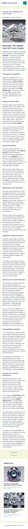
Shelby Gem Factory (9, 3)
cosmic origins (12, 421)
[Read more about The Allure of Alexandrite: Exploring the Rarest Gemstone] (14, 474)
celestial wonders (20, 70)
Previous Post (14, 452)
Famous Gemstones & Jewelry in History (12, 487)
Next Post (14, 455)
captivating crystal (15, 55)
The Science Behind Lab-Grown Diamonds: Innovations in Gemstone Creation (13, 511)
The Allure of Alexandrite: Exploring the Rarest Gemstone (13, 484)
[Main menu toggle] (25, 3)
